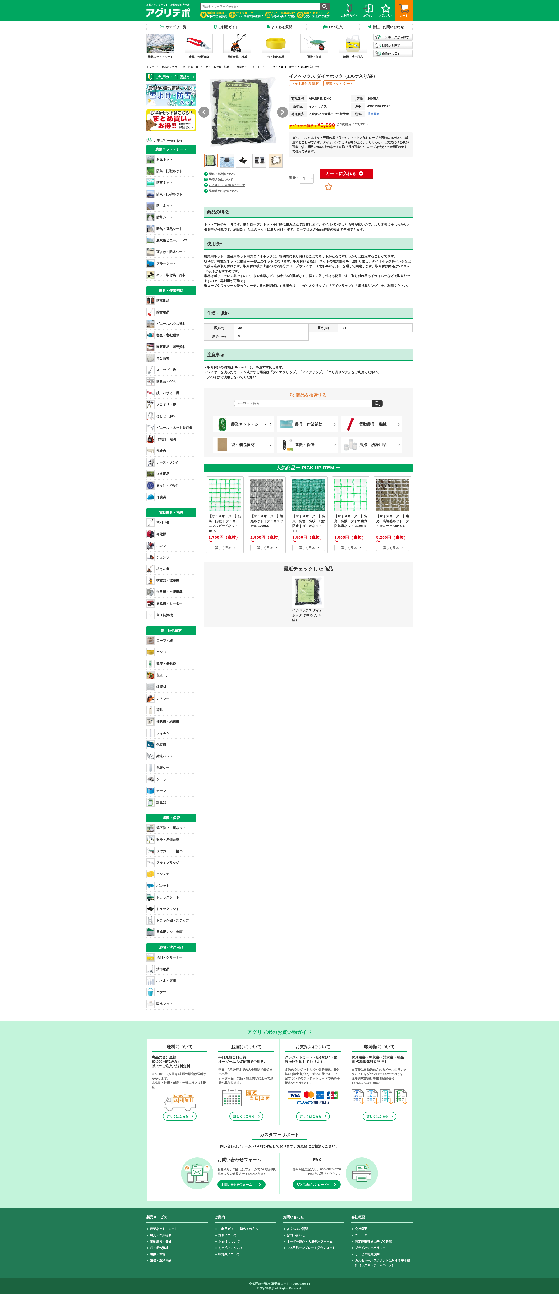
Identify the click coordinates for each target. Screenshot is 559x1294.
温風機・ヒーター (169, 603)
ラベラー (162, 698)
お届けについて (229, 1241)
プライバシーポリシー (370, 1248)
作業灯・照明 (166, 439)
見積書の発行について (224, 191)
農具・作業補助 (160, 1235)
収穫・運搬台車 (167, 839)
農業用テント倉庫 (169, 932)
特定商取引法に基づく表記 (373, 1241)
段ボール (162, 675)
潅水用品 (162, 474)
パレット (162, 885)
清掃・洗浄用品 (160, 1260)
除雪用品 (162, 312)
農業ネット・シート (248, 66)
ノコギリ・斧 (166, 404)
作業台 (161, 451)
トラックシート (167, 897)
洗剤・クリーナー (169, 957)
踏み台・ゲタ (166, 381)
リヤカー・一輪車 (169, 851)
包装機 (161, 744)
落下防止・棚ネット (171, 828)
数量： (294, 178)
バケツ (161, 992)
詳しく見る (223, 548)
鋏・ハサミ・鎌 (167, 393)
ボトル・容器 (166, 980)
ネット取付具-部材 (305, 83)
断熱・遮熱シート (169, 229)
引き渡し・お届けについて (227, 185)
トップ (150, 66)
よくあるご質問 (297, 1229)
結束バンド (164, 756)
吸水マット (164, 1003)
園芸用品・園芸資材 (171, 347)
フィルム (162, 733)
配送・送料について (222, 174)
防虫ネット (164, 205)
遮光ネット (164, 159)
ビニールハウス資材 (171, 323)
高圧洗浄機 (164, 615)
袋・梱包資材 (159, 1248)
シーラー (162, 779)
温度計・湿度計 (167, 485)
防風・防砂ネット (169, 194)
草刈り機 (162, 522)
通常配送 (373, 114)
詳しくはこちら (177, 1116)
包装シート (164, 767)
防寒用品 (162, 300)
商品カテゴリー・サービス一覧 (180, 66)
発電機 (161, 534)
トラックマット (167, 909)
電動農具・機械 (160, 1241)
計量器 (161, 802)
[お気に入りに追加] (328, 187)
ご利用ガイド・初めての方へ (238, 1229)
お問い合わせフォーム (236, 1184)
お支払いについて (230, 1248)
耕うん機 (162, 569)
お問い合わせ (296, 1235)
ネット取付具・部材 (217, 66)
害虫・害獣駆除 (167, 335)
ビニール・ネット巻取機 (174, 427)
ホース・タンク (167, 462)
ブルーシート (166, 263)
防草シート (164, 217)
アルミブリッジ (167, 862)
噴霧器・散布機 (167, 580)
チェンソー (164, 557)
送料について (227, 1235)
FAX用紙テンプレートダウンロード (311, 1248)
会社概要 (361, 1229)
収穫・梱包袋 (166, 663)
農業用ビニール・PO (171, 240)
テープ (161, 791)
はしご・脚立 (166, 416)
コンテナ (162, 874)
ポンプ (161, 545)
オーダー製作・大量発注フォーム (310, 1241)
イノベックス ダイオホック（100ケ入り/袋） (294, 66)
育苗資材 (162, 358)
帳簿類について (229, 1254)
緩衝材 (161, 687)
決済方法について (221, 179)
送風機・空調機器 (169, 592)
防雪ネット (164, 182)
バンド (161, 652)
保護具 (161, 497)
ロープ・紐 (164, 640)
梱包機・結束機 (167, 721)
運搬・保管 (157, 1254)
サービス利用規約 (367, 1254)
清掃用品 (162, 969)
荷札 (159, 710)
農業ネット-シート (339, 83)
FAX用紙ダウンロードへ (313, 1184)
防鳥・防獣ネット (169, 171)
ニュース (361, 1235)
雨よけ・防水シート (171, 252)
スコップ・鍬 (166, 370)
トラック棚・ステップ (172, 920)
